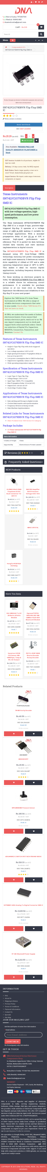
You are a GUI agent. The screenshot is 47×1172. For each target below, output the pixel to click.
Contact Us (18, 332)
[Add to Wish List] (36, 140)
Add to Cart (28, 140)
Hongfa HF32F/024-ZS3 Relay (14, 565)
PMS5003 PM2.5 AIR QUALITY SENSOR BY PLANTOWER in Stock (21, 150)
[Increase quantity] (33, 136)
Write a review (9, 119)
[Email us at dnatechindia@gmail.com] (4, 22)
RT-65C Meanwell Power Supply (23, 954)
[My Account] (32, 2)
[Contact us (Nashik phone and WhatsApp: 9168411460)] (4, 20)
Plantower (15, 1137)
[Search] (41, 34)
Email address (10, 1030)
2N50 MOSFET (23, 759)
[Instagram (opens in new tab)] (42, 40)
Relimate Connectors (38, 1139)
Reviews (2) (14, 452)
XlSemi (10, 1139)
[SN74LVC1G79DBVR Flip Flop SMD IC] (23, 74)
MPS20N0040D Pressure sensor (23, 808)
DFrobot (4, 1137)
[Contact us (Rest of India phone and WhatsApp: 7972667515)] (4, 17)
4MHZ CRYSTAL (32, 527)
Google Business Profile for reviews (17, 1131)
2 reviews (18, 119)
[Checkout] (42, 2)
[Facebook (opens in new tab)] (35, 40)
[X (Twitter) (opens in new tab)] (39, 40)
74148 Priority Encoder (23, 710)
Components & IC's (18, 47)
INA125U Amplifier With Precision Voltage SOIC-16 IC (33, 491)
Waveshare (31, 1137)
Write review (33, 545)
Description (9, 188)
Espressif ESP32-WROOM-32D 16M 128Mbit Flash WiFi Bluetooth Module (33, 616)
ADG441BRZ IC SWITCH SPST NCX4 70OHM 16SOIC (23, 856)
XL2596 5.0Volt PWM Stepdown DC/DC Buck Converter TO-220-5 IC (14, 492)
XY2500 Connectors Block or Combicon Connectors (21, 1142)
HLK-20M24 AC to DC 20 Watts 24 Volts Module (14, 615)
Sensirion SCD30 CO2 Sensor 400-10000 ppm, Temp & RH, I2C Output (14, 656)
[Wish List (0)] (36, 2)
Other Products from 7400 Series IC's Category (24, 421)
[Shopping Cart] (39, 2)
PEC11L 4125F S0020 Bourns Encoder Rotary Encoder (33, 655)
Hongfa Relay (19, 1134)
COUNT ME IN (13, 1041)
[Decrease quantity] (26, 136)
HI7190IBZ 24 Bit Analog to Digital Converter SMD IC (23, 905)
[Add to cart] (13, 733)
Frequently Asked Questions (24, 461)
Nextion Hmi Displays (22, 1139)
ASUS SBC (29, 1134)
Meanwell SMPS (39, 1134)
